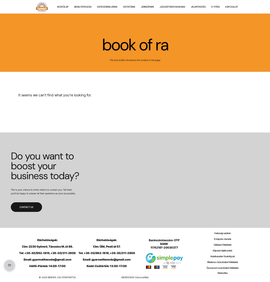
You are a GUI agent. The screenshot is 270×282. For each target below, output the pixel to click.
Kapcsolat (231, 6)
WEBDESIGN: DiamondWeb (135, 277)
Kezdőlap (62, 6)
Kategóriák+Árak (107, 6)
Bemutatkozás (83, 6)
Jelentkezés (198, 6)
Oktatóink (129, 6)
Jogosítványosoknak (172, 6)
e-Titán (215, 6)
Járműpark (147, 6)
